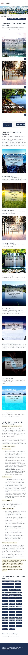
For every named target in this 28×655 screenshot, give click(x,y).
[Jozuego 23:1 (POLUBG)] (14, 161)
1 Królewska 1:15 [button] (18, 592)
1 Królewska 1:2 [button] (11, 581)
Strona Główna (4, 15)
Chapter (19, 18)
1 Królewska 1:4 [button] (4, 584)
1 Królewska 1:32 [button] (11, 609)
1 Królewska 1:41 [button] (12, 617)
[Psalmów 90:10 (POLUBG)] (14, 328)
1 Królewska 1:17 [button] (11, 595)
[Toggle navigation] (25, 3)
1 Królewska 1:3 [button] (17, 581)
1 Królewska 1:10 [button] (5, 589)
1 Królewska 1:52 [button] (5, 628)
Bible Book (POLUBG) (12, 18)
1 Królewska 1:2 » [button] (21, 124)
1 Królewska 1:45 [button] (19, 620)
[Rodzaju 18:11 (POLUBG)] (14, 364)
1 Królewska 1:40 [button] (5, 617)
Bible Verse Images (5, 648)
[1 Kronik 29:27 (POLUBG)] (14, 294)
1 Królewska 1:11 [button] (11, 589)
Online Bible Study (5, 649)
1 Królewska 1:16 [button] (5, 595)
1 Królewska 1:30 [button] (19, 606)
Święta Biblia (12, 15)
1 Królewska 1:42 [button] (18, 617)
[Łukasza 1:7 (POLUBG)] (14, 398)
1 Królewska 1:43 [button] (5, 620)
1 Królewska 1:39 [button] (19, 614)
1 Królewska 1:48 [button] (19, 623)
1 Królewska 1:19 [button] (5, 598)
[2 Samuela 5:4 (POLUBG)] (14, 228)
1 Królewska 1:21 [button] (18, 598)
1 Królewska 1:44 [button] (12, 620)
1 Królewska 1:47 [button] (12, 623)
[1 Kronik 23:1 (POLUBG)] (14, 261)
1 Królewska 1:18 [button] (18, 595)
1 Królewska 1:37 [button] (5, 614)
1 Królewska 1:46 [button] (5, 623)
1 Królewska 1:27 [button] (19, 603)
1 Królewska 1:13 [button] (5, 592)
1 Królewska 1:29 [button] (12, 606)
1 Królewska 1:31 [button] (5, 609)
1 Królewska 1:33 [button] (18, 609)
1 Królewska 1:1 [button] (4, 581)
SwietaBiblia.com (10, 647)
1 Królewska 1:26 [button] (12, 603)
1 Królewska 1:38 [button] (12, 614)
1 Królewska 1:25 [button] (5, 603)
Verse (24, 18)
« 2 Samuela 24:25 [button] (7, 125)
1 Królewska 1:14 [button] (11, 592)
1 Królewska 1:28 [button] (5, 606)
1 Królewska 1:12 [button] (18, 589)
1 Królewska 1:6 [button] (17, 584)
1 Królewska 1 (20, 15)
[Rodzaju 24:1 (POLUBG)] (14, 195)
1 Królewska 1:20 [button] (12, 598)
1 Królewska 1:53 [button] (12, 628)
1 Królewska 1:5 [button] (11, 584)
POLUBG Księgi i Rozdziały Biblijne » (10, 636)
